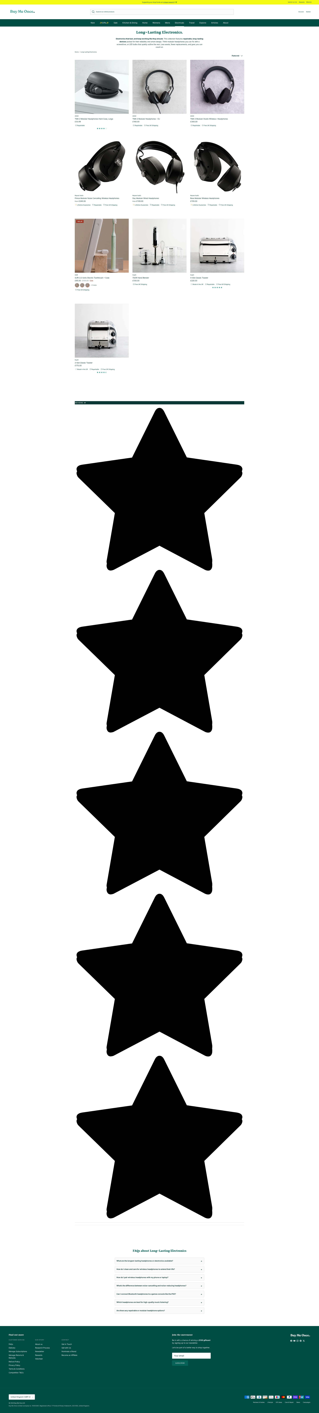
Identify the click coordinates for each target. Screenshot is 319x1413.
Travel (192, 23)
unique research (168, 2)
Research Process (42, 1348)
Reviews (80, 403)
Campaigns (306, 1402)
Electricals (179, 23)
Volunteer (39, 1359)
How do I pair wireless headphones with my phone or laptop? (142, 1277)
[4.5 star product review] (102, 373)
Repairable (81, 125)
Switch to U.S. (292, 2)
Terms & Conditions (16, 1369)
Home (145, 23)
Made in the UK (197, 284)
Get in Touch (67, 1344)
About (225, 23)
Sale (116, 23)
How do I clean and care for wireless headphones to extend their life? (146, 1269)
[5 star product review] (217, 288)
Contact (65, 1340)
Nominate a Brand (69, 1351)
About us (38, 1344)
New (93, 23)
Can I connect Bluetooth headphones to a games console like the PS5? (146, 1294)
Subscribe (180, 1363)
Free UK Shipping (152, 125)
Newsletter (39, 1351)
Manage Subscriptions (18, 1351)
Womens (156, 23)
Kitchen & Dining (129, 23)
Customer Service (17, 1340)
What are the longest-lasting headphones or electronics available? (145, 1261)
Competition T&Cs (16, 1373)
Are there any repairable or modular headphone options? (141, 1310)
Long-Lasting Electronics (89, 52)
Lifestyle (270, 1402)
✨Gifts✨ (104, 23)
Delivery (12, 1348)
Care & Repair (289, 1402)
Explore (202, 23)
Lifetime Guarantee (83, 205)
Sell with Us (66, 1348)
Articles (214, 23)
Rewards (302, 2)
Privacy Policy (14, 1365)
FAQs (11, 1344)
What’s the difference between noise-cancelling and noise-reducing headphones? (151, 1286)
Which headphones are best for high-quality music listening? (143, 1302)
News (298, 1402)
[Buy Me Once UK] (22, 12)
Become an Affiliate (69, 1355)
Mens (167, 23)
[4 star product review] (102, 129)
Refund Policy (14, 1362)
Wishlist (309, 2)
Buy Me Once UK (19, 1403)
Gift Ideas (279, 1402)
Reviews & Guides (259, 1402)
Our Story (39, 1340)
